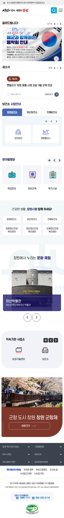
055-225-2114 (43, 498)
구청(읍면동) (39, 447)
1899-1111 (25, 498)
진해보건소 (52, 112)
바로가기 (26, 426)
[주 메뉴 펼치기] (61, 10)
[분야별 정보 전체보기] (49, 160)
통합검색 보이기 (54, 10)
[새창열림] (32, 44)
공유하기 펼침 (56, 58)
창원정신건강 (12, 230)
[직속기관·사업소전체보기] (45, 340)
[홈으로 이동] (15, 10)
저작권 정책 (28, 470)
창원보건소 (12, 112)
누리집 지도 (39, 473)
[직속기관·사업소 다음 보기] (56, 340)
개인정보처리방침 (13, 470)
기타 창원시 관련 (8, 462)
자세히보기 (49, 94)
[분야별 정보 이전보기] (54, 160)
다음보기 (60, 23)
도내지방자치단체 (41, 462)
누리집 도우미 (26, 473)
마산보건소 (32, 112)
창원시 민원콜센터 (21, 495)
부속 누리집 (6, 454)
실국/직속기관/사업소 (10, 447)
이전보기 (54, 23)
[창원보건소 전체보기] (46, 121)
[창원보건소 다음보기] (56, 121)
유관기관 (37, 454)
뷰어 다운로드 (41, 470)
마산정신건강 (32, 230)
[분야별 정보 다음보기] (59, 160)
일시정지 (57, 23)
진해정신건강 (52, 230)
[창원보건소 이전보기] (51, 121)
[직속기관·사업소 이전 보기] (51, 340)
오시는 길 (54, 470)
